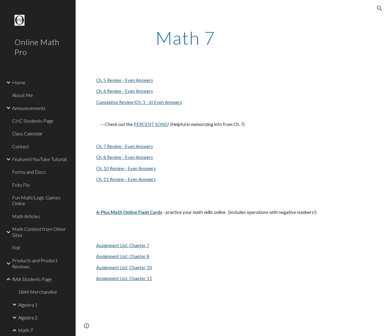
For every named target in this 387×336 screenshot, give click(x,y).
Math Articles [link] (26, 216)
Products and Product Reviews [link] (34, 263)
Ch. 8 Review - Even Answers (124, 157)
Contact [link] (20, 146)
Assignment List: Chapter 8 (122, 256)
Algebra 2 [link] (27, 317)
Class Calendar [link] (27, 133)
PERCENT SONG (151, 124)
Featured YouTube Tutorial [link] (39, 159)
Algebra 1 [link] (27, 305)
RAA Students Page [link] (32, 279)
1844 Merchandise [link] (37, 292)
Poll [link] (16, 247)
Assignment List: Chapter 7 (122, 245)
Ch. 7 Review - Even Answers (124, 146)
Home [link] (18, 82)
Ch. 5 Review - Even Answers (124, 80)
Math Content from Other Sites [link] (39, 231)
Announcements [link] (29, 108)
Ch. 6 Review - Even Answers (124, 91)
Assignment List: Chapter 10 (124, 267)
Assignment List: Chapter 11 (124, 278)
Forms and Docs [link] (29, 172)
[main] (185, 37)
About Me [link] (22, 95)
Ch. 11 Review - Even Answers (126, 179)
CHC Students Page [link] (33, 121)
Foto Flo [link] (21, 185)
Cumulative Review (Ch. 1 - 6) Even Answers (139, 102)
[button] (379, 8)
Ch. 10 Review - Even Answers (126, 168)
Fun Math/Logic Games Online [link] (36, 200)
